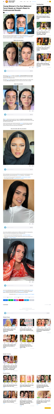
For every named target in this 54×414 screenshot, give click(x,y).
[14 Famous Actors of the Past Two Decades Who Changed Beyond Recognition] (44, 323)
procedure (18, 36)
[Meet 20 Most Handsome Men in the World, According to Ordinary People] (44, 10)
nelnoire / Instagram (19, 294)
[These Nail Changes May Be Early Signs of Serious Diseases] (27, 379)
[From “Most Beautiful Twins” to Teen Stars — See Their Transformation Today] (44, 26)
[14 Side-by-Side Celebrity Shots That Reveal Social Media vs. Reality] (10, 338)
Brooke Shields (21, 291)
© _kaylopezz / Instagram (12, 237)
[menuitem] (21, 1)
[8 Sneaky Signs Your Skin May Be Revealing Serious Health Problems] (44, 395)
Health (21, 387)
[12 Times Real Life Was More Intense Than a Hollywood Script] (27, 323)
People (37, 35)
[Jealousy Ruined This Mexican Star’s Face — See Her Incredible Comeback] (44, 57)
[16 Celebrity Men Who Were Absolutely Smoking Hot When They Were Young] (44, 379)
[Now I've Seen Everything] (10, 1)
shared (6, 119)
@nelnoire (9, 75)
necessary (18, 175)
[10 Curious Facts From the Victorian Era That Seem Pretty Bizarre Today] (27, 338)
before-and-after (25, 36)
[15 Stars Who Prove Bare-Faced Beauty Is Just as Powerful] (10, 395)
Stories (21, 331)
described (21, 123)
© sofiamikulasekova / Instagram (19, 178)
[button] (8, 297)
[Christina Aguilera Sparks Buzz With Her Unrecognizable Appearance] (10, 323)
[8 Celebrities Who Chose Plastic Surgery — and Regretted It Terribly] (44, 42)
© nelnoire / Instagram (5, 67)
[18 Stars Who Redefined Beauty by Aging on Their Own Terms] (10, 379)
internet (29, 35)
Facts (20, 348)
